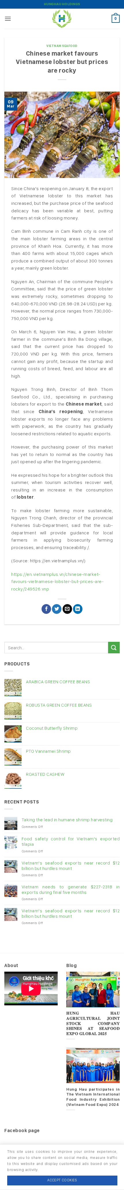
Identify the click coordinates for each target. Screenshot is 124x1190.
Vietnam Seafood (62, 46)
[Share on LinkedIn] (77, 609)
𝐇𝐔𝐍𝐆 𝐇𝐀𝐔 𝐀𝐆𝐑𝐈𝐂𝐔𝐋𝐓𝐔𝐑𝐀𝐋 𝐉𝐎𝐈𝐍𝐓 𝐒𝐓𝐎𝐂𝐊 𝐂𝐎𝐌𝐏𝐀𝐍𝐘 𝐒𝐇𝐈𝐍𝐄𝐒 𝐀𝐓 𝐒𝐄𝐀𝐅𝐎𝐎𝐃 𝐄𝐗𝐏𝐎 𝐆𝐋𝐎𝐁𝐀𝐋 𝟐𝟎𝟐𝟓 (93, 1023)
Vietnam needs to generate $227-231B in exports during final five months (71, 889)
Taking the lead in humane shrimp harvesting (67, 819)
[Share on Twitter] (56, 609)
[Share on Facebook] (46, 609)
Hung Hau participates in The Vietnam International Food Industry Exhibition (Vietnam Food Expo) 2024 (93, 1097)
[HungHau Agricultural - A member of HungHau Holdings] (62, 19)
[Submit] (114, 647)
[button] (8, 19)
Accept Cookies (62, 1180)
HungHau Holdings (62, 4)
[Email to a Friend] (67, 609)
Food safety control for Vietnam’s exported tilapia (71, 841)
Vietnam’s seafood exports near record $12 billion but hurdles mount (71, 865)
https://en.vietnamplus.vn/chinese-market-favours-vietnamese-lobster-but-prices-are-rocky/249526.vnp (57, 582)
